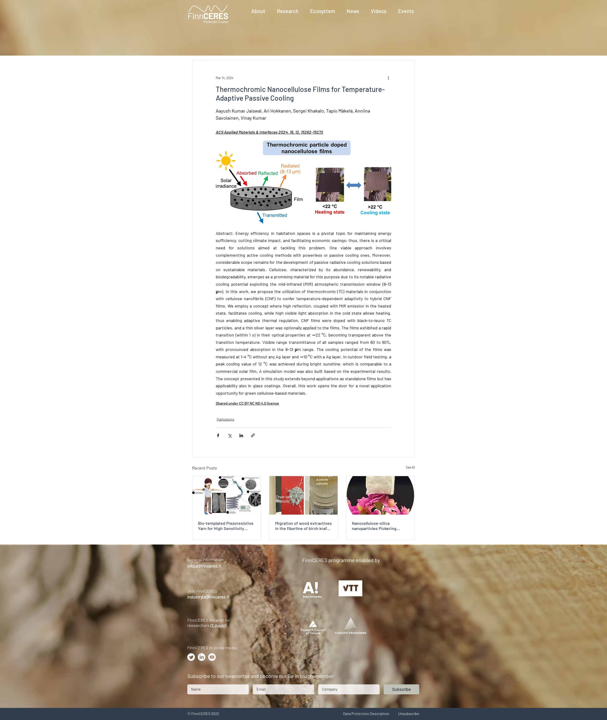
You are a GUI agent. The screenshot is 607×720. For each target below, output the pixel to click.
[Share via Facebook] (218, 435)
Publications (225, 419)
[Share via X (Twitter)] (229, 435)
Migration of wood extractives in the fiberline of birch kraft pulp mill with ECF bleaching (303, 526)
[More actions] (388, 78)
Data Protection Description (366, 713)
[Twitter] (191, 657)
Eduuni (218, 625)
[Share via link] (253, 435)
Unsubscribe (408, 713)
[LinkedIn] (201, 657)
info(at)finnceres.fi (204, 565)
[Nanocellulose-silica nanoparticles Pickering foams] (380, 495)
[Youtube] (212, 657)
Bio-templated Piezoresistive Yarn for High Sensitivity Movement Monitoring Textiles (225, 526)
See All (410, 467)
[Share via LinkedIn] (241, 435)
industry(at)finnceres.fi (208, 596)
